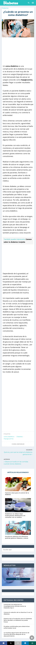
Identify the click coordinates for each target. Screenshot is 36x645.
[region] (18, 51)
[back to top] (32, 637)
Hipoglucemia (8, 439)
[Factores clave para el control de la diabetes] (18, 484)
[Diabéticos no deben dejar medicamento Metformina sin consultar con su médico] (18, 505)
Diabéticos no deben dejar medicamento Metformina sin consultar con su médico (15, 515)
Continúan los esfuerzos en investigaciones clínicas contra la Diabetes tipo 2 (15, 606)
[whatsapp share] (32, 643)
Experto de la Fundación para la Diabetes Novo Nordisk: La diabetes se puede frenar (18, 620)
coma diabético (9, 436)
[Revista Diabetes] (10, 3)
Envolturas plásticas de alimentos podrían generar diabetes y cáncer (16, 537)
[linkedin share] (25, 643)
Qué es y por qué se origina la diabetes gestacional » (18, 453)
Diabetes (5, 8)
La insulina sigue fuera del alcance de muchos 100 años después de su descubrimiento (16, 634)
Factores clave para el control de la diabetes (17, 493)
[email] (18, 643)
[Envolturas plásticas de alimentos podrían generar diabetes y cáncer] (18, 528)
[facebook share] (3, 643)
